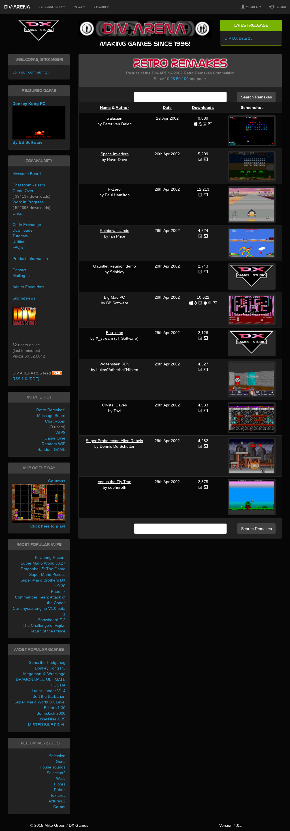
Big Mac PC (114, 297)
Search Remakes (256, 97)
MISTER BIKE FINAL (46, 724)
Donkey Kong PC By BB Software (28, 123)
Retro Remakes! (50, 410)
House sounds (52, 767)
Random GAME (51, 449)
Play (78, 7)
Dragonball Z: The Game (43, 569)
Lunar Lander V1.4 (48, 690)
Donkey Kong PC (50, 668)
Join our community (30, 72)
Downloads (203, 107)
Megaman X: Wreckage (44, 673)
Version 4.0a (230, 825)
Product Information (30, 258)
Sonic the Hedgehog (47, 662)
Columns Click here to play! (47, 504)
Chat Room (55, 421)
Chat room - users (28, 185)
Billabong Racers (50, 557)
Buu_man (114, 332)
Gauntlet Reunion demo (114, 266)
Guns (60, 761)
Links (17, 213)
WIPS (60, 432)
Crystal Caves (114, 405)
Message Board (26, 173)
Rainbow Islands (114, 230)
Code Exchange (26, 224)
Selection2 (56, 772)
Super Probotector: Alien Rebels (114, 440)
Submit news (23, 298)
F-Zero (114, 189)
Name (105, 107)
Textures (57, 795)
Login (279, 7)
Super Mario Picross (47, 574)
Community (50, 7)
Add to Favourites (28, 287)
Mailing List (22, 275)
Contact (19, 270)
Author (122, 107)
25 (172, 78)
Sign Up (253, 7)
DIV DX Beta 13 (239, 38)
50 (178, 78)
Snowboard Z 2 (51, 619)
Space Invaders (115, 154)
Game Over (22, 190)
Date (167, 107)
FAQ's (17, 247)
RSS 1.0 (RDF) (25, 378)
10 (167, 78)
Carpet (59, 806)
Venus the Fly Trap (114, 481)
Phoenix (58, 591)
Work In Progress (28, 202)
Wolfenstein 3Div (114, 364)
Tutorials (20, 236)
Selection (57, 756)
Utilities (18, 241)
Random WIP (53, 444)
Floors (59, 784)
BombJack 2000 (51, 713)
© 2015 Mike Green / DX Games (59, 825)
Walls (60, 778)
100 (185, 78)
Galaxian (114, 118)
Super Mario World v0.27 (43, 563)
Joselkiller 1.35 (52, 719)
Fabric (59, 789)
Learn (100, 7)
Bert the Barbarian (49, 696)
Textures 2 (56, 801)
